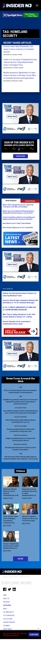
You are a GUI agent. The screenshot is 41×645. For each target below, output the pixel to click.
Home (5, 595)
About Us (6, 598)
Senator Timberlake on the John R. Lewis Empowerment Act (11, 546)
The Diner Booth (8, 612)
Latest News (30, 201)
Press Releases (8, 289)
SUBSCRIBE (20, 156)
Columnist (6, 625)
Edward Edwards (9, 622)
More (20, 559)
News (5, 609)
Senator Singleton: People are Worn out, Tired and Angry (30, 519)
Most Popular (11, 201)
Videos (20, 471)
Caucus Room (7, 619)
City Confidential (9, 615)
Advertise (6, 602)
